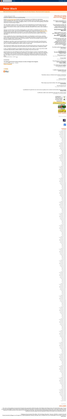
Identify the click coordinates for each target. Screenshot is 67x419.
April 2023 (64, 361)
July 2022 (64, 352)
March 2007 (63, 172)
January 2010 (63, 206)
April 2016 (64, 279)
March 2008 (63, 184)
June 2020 (64, 328)
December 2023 (62, 369)
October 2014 (63, 261)
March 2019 (63, 313)
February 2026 (63, 394)
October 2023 (63, 367)
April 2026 (64, 396)
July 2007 (64, 176)
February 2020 (63, 324)
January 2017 (63, 288)
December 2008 (62, 193)
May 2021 (64, 339)
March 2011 (63, 219)
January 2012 (63, 229)
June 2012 (64, 234)
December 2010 (62, 216)
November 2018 (62, 309)
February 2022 (63, 347)
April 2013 (64, 244)
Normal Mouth (63, 49)
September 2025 (62, 389)
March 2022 (63, 348)
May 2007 (64, 174)
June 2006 (64, 164)
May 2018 (64, 303)
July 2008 (64, 188)
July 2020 (64, 329)
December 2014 (62, 263)
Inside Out (64, 71)
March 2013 (63, 243)
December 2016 (62, 287)
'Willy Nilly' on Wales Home (60, 86)
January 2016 (63, 276)
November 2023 (62, 368)
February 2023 (63, 359)
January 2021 (63, 335)
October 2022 (63, 355)
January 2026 (63, 393)
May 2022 (64, 350)
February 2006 (63, 160)
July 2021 (64, 341)
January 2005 (63, 147)
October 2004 (63, 144)
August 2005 (63, 154)
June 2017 (64, 293)
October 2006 (63, 168)
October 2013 (63, 250)
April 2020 (64, 326)
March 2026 (63, 395)
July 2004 (64, 141)
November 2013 (62, 251)
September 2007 (62, 178)
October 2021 (63, 344)
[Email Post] (16, 56)
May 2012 (64, 233)
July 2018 (64, 305)
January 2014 (63, 253)
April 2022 (64, 349)
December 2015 (62, 275)
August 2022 (63, 353)
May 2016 (64, 280)
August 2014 (63, 259)
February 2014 (63, 254)
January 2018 (63, 300)
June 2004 (64, 140)
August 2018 (63, 306)
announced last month (11, 19)
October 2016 (63, 285)
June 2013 (64, 246)
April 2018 (64, 302)
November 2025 (62, 391)
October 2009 (63, 203)
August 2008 (63, 189)
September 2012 (62, 237)
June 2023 (64, 363)
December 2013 (62, 252)
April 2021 (64, 338)
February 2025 (63, 383)
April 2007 (64, 173)
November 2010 (62, 215)
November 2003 (62, 133)
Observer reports (43, 30)
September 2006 (62, 167)
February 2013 (63, 242)
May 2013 (64, 245)
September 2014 (62, 260)
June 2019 (64, 316)
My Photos (64, 403)
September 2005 (62, 155)
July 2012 (64, 235)
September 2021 (62, 343)
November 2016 (62, 286)
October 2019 (63, 320)
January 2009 (63, 194)
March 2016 (63, 278)
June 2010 (64, 211)
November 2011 (62, 227)
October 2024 (63, 379)
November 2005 (62, 157)
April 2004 (64, 138)
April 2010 (64, 209)
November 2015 (62, 274)
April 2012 (64, 232)
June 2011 (64, 222)
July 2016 (64, 282)
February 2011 (63, 218)
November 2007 (62, 180)
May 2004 (64, 139)
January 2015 (63, 264)
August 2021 (63, 342)
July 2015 (64, 270)
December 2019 (62, 322)
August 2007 (63, 177)
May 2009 (64, 198)
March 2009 (63, 196)
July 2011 (64, 223)
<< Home (6, 68)
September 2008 (62, 190)
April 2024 (64, 373)
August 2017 (63, 295)
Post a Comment (8, 64)
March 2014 (63, 255)
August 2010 (63, 213)
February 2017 (63, 289)
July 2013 (64, 247)
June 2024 (64, 375)
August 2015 (63, 271)
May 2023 (64, 362)
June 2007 (64, 175)
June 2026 (64, 398)
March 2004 (63, 137)
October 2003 (63, 132)
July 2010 (64, 212)
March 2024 (63, 372)
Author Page (47, 11)
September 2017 (62, 296)
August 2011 (63, 224)
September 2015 (62, 272)
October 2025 (63, 390)
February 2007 (63, 171)
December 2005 (62, 158)
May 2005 (64, 151)
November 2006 (62, 169)
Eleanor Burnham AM (61, 59)
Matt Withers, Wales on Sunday (59, 56)
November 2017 (62, 298)
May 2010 (64, 210)
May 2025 (64, 386)
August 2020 (63, 330)
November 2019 (62, 321)
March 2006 (63, 161)
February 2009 (63, 195)
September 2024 (62, 378)
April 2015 (64, 267)
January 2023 (63, 358)
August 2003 (63, 130)
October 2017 (63, 297)
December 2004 (62, 146)
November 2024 (62, 380)
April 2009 (64, 197)
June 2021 (64, 340)
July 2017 (64, 294)
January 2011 (63, 217)
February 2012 (63, 230)
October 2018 (63, 308)
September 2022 (62, 354)
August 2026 (63, 400)
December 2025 (62, 392)
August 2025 (63, 388)
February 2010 (63, 207)
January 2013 (63, 241)
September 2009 (62, 202)
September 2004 (62, 143)
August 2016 (63, 283)
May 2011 (64, 221)
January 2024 (63, 370)
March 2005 (63, 149)
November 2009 (62, 204)
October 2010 (63, 214)
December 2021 (62, 345)
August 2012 (63, 236)
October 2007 (63, 179)
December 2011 (62, 228)
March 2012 (63, 231)
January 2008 (63, 182)
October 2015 (63, 273)
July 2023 (64, 364)
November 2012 (62, 239)
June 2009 (64, 199)
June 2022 (64, 351)
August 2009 (63, 201)
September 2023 (62, 366)
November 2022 (62, 356)
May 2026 (64, 397)
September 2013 (62, 249)
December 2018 (62, 310)
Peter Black (10, 8)
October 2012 (63, 238)
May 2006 (64, 163)
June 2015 (64, 269)
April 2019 (64, 314)
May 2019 (64, 315)
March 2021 (63, 337)
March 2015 (63, 266)
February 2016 (63, 277)
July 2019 (64, 317)
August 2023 (63, 365)
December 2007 (62, 181)
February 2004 (63, 136)
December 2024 (62, 381)
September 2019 (62, 319)
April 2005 (64, 150)
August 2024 (63, 377)
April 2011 (64, 220)
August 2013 (63, 248)
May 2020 (64, 327)
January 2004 (63, 135)
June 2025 (64, 387)
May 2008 (64, 186)
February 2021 (63, 336)
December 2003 (62, 134)
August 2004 (63, 142)
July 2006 (64, 165)
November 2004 (62, 145)
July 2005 (64, 153)
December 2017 (62, 299)
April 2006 (64, 162)
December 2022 (62, 357)
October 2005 (63, 156)
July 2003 (64, 129)
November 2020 (62, 333)
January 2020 (63, 323)
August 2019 (63, 318)
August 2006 (63, 166)
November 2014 (62, 262)
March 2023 (63, 360)
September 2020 (62, 331)
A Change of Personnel (61, 79)
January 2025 (63, 382)
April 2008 (64, 185)
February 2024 (63, 371)
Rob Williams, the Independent (59, 93)
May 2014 (64, 257)
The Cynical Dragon (62, 66)
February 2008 (63, 183)
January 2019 (63, 311)
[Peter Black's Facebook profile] (65, 125)
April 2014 (64, 256)
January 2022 (63, 346)
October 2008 (63, 191)
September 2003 (62, 131)
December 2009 (62, 205)
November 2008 (62, 192)
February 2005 (63, 148)
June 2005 (64, 152)
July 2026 (64, 399)
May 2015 (64, 268)
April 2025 (64, 385)
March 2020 (63, 325)
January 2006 (63, 159)
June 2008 (64, 187)
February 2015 (63, 265)
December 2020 (62, 334)
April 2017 (64, 291)
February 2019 (63, 312)
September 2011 (62, 225)
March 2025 (63, 384)
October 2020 (63, 332)
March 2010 (63, 208)
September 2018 (62, 307)
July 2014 (64, 258)
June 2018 (64, 304)
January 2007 (63, 170)
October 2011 (63, 226)
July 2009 (64, 200)
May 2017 (64, 292)
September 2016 (62, 284)
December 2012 (62, 240)
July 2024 (64, 376)
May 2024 (64, 374)
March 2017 (63, 290)
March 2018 (63, 301)
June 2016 (64, 281)
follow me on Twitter (62, 116)
